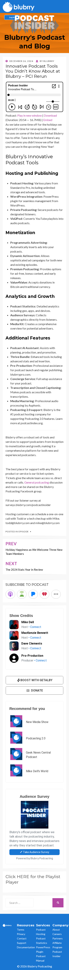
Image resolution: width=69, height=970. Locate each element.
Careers (57, 934)
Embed (47, 120)
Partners (57, 938)
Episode (24, 531)
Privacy (21, 934)
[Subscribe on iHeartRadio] (44, 594)
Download (50, 115)
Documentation (26, 947)
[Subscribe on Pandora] (33, 594)
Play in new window (29, 115)
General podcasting (36, 482)
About (56, 929)
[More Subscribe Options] (56, 594)
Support (21, 942)
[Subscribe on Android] (21, 594)
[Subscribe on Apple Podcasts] (10, 594)
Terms (20, 929)
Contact (21, 938)
